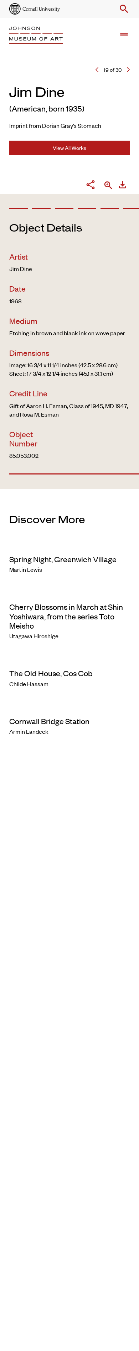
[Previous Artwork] (97, 69)
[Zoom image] (108, 186)
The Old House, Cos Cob (51, 673)
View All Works (69, 147)
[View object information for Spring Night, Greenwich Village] (69, 544)
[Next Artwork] (128, 69)
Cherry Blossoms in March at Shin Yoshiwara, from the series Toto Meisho (66, 616)
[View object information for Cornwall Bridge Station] (69, 706)
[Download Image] (122, 186)
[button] (122, 9)
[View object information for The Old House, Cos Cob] (69, 658)
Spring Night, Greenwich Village (63, 559)
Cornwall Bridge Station (49, 721)
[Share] (90, 185)
